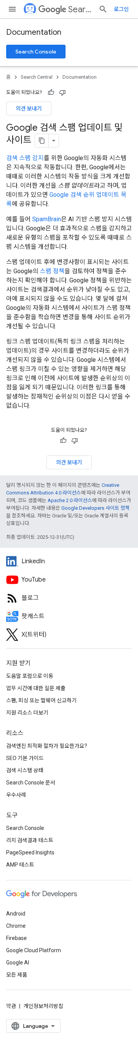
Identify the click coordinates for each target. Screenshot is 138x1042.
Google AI (17, 962)
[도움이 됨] (51, 92)
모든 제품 (16, 975)
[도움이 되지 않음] (62, 92)
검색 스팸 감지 (25, 158)
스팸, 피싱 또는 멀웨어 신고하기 (41, 700)
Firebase (16, 938)
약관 (11, 1006)
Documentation (33, 32)
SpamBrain (46, 219)
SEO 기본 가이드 (25, 758)
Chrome (16, 926)
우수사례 (16, 795)
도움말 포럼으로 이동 (29, 676)
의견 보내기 (29, 108)
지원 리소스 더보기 (27, 713)
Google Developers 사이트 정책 (95, 508)
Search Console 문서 (30, 782)
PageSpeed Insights (30, 852)
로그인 (121, 9)
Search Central (80, 9)
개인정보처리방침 (43, 1006)
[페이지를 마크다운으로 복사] (42, 140)
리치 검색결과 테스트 (29, 840)
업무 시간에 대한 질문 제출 (36, 688)
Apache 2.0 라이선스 (70, 500)
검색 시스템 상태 (24, 770)
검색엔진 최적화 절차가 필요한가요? (46, 746)
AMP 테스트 (20, 865)
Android (15, 914)
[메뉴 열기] (12, 9)
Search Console (35, 51)
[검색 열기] (103, 9)
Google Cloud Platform (33, 950)
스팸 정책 (52, 271)
